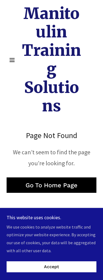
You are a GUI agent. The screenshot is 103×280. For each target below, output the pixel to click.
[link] (51, 59)
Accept (51, 267)
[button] (13, 59)
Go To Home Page (51, 185)
